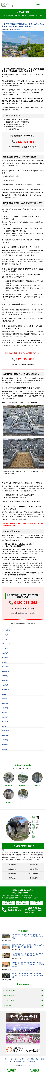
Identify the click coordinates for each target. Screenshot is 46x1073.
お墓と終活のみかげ (25, 1066)
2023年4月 (5, 712)
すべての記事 (6, 630)
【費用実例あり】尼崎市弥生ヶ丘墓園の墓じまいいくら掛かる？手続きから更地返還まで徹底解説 (27, 936)
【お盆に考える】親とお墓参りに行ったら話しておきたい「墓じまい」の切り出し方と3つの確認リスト (28, 964)
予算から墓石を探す (9, 990)
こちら (24, 613)
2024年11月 (5, 689)
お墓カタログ (24, 1059)
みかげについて (8, 1005)
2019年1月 (5, 749)
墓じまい (4, 639)
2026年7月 (5, 657)
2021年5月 (5, 726)
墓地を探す (34, 1059)
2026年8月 (5, 653)
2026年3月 (5, 667)
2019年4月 (5, 740)
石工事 (4, 648)
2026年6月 (5, 662)
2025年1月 (5, 685)
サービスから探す (8, 1000)
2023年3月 (5, 717)
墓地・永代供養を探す (10, 995)
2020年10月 (5, 731)
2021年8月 (5, 721)
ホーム (4, 1059)
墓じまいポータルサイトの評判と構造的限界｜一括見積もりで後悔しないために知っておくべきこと (28, 975)
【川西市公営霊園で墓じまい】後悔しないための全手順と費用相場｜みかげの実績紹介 (23, 25)
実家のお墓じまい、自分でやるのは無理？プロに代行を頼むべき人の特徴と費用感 (27, 955)
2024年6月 (5, 699)
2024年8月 (5, 694)
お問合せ (13, 1070)
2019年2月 (5, 744)
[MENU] (43, 4)
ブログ (4, 634)
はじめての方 (13, 1059)
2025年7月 (5, 680)
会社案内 (32, 1061)
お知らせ (4, 644)
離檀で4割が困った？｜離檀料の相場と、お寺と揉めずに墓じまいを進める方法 (28, 946)
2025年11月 (5, 671)
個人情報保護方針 (21, 1061)
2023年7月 (5, 708)
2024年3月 (5, 703)
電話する (36, 1070)
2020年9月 (5, 735)
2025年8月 (5, 676)
